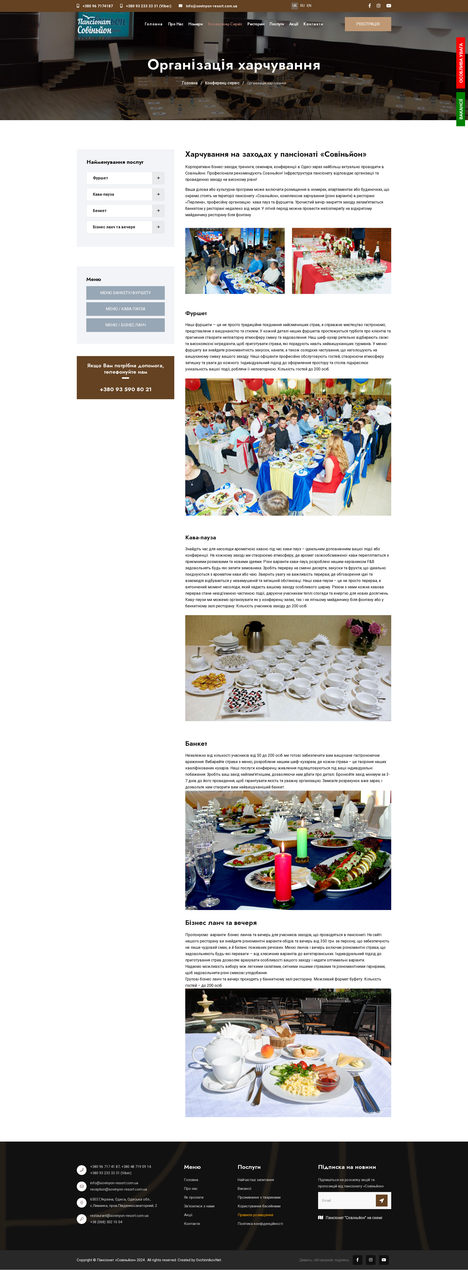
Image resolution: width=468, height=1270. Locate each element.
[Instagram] (378, 6)
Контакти (313, 24)
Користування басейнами (259, 1206)
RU (302, 5)
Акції (293, 24)
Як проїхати (194, 1197)
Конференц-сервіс (225, 24)
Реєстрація (368, 24)
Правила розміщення (255, 1215)
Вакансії (244, 1188)
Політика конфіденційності (260, 1224)
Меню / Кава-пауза (125, 309)
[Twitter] (388, 6)
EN (309, 5)
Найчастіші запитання (256, 1180)
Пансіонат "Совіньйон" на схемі (353, 1217)
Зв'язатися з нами (199, 1206)
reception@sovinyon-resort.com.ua (118, 1189)
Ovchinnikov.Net (208, 1260)
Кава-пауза (103, 194)
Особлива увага (461, 63)
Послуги (277, 24)
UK (294, 5)
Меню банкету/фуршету (125, 293)
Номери (195, 24)
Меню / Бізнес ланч (125, 325)
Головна (154, 24)
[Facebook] (370, 6)
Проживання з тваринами (259, 1197)
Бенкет (100, 210)
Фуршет (100, 178)
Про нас (175, 24)
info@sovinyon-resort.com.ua (114, 1183)
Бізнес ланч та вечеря (114, 227)
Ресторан (255, 24)
